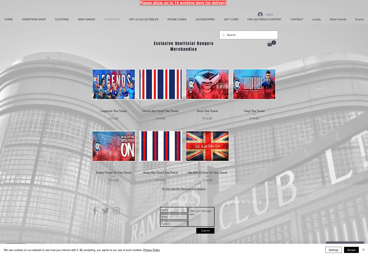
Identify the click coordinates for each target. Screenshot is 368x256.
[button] (271, 43)
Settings (333, 250)
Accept (351, 250)
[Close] (363, 250)
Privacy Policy (151, 250)
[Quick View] (113, 84)
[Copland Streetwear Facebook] (95, 211)
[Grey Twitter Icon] (105, 211)
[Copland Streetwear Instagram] (116, 211)
